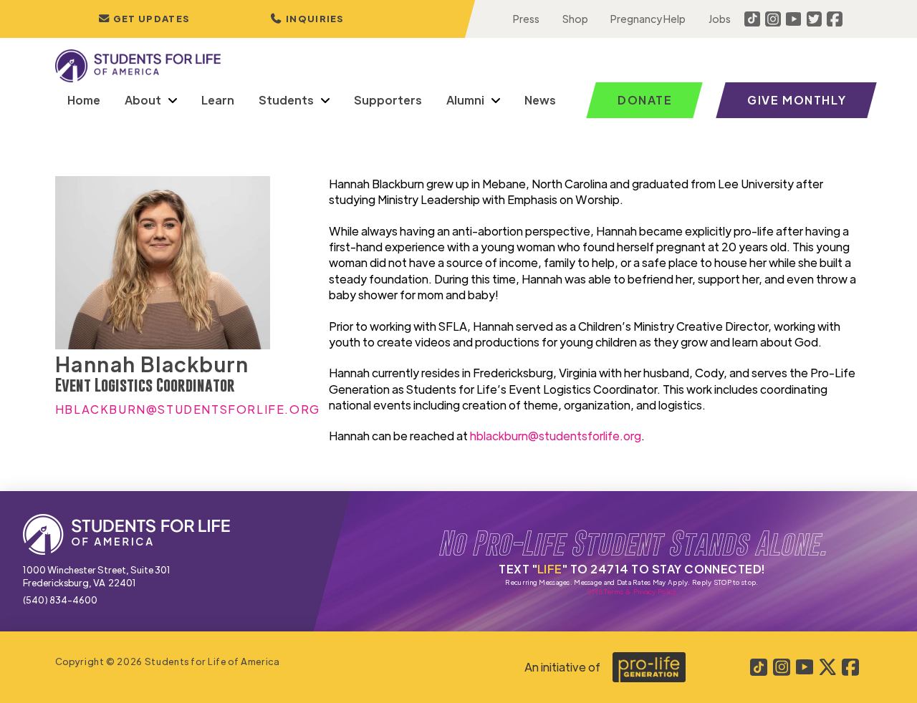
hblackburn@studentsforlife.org (555, 435)
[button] (307, 19)
